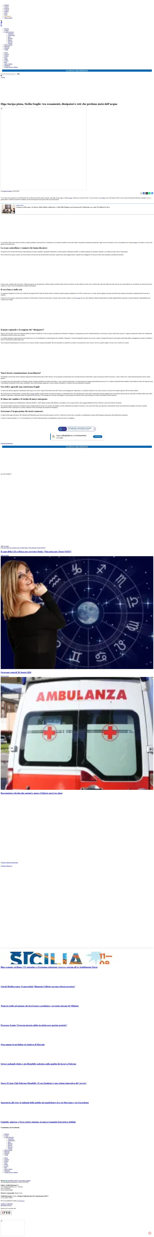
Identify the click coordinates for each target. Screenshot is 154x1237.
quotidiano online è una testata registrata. (16, 1180)
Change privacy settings (11, 67)
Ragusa (10, 40)
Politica (6, 11)
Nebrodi (6, 48)
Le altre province (9, 32)
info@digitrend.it (21, 1200)
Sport (5, 13)
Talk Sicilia (7, 16)
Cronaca (6, 10)
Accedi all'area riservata (77, 70)
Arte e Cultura (8, 64)
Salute (6, 59)
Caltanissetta (11, 35)
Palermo (6, 5)
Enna (9, 37)
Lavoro (6, 60)
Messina (10, 38)
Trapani (10, 43)
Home (6, 52)
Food (5, 14)
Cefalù (6, 49)
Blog (5, 62)
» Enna (3, 77)
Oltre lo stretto (8, 18)
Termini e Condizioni (7, 1204)
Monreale (7, 46)
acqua (70, 198)
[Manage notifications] (149, 1233)
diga (9, 443)
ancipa (6, 443)
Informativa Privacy (6, 1205)
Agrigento (11, 33)
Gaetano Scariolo (7, 191)
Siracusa (6, 8)
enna (11, 443)
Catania (6, 6)
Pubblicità (7, 65)
